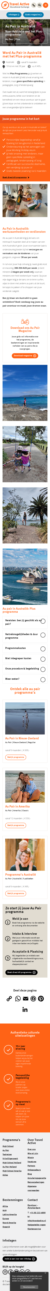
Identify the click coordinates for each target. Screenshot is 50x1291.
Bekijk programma (15, 757)
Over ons (32, 1149)
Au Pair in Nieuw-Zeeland (22, 738)
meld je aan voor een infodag (18, 1259)
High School (8, 1146)
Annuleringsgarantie (37, 1178)
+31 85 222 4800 (38, 1213)
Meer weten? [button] (12, 679)
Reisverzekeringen (36, 1182)
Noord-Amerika (9, 1223)
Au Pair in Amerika (17, 806)
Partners (31, 1166)
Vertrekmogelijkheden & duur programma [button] (21, 636)
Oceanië (6, 1227)
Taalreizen (7, 1155)
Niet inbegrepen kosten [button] (18, 658)
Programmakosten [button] (15, 648)
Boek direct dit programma (15, 178)
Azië (4, 1211)
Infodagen (13, 15)
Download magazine (23, 356)
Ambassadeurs (34, 1170)
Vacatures (32, 1162)
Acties (5, 1175)
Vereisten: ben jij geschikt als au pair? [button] (23, 622)
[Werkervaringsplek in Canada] (25, 733)
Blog (30, 1174)
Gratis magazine (32, 15)
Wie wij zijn (33, 1154)
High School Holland (12, 1163)
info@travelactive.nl (37, 1221)
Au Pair (6, 1150)
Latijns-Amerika (10, 1215)
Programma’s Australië (20, 874)
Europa (6, 1219)
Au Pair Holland (10, 1167)
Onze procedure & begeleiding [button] (22, 669)
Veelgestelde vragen (37, 1225)
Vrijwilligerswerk (10, 1159)
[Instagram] (5, 1272)
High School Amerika (12, 1171)
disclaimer (7, 1284)
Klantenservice (34, 1229)
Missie (31, 1158)
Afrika (5, 1206)
